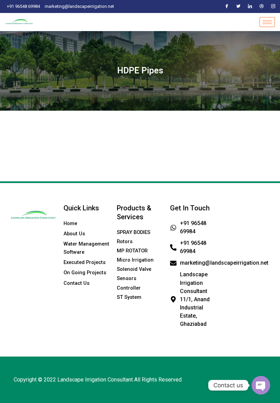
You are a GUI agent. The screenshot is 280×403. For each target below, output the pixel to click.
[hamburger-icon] (267, 22)
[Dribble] (261, 6)
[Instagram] (273, 6)
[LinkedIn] (250, 6)
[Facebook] (227, 6)
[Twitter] (238, 6)
